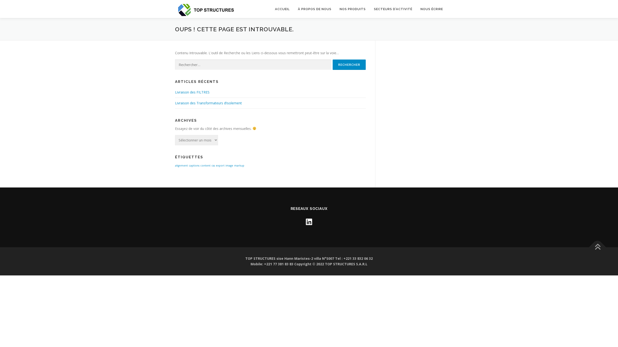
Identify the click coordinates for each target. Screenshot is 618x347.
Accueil (282, 9)
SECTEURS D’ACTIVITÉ (393, 9)
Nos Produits (353, 9)
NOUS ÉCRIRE (432, 9)
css (213, 165)
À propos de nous (314, 9)
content (205, 165)
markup (239, 165)
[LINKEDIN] (309, 222)
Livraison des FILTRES (192, 92)
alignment (181, 165)
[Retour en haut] (597, 247)
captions (194, 165)
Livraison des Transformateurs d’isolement (208, 103)
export (220, 165)
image (229, 165)
